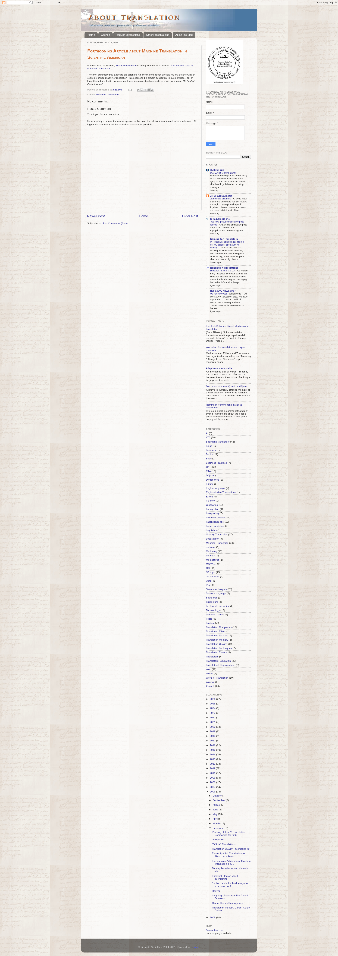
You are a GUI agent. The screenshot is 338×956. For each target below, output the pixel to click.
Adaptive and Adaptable (219, 368)
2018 (213, 736)
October (217, 795)
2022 (213, 717)
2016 (213, 745)
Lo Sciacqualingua (221, 196)
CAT (208, 467)
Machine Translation (107, 94)
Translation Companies (219, 627)
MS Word (211, 564)
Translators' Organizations (220, 665)
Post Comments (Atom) (115, 223)
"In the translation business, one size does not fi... (230, 885)
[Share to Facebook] (149, 90)
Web (208, 669)
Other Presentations (157, 34)
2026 (213, 699)
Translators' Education (218, 661)
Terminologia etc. (220, 219)
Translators (212, 656)
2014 (213, 754)
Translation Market (216, 635)
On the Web (212, 576)
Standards (211, 597)
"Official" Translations (224, 844)
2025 (213, 703)
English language (215, 488)
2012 (213, 764)
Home (91, 34)
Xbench (105, 34)
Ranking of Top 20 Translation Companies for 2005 (228, 833)
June (216, 809)
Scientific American (126, 65)
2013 (213, 759)
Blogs (209, 446)
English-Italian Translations (221, 492)
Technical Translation (218, 606)
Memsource (212, 560)
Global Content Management (228, 903)
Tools (209, 619)
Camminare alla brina (221, 198)
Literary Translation (216, 534)
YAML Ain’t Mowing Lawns (223, 172)
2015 (213, 750)
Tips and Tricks (214, 614)
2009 (213, 777)
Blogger (195, 947)
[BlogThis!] (142, 90)
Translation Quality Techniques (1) (231, 849)
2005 (213, 917)
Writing (210, 682)
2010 (213, 773)
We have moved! (219, 293)
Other (209, 580)
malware (210, 547)
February (218, 828)
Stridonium (212, 602)
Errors (209, 496)
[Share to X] (145, 90)
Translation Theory (216, 652)
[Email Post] (129, 89)
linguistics (211, 530)
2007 (213, 787)
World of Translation (217, 677)
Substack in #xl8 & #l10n (223, 270)
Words (209, 673)
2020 (213, 727)
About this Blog (184, 34)
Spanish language (216, 593)
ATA (208, 437)
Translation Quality (216, 644)
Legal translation (215, 526)
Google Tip (218, 839)
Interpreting (212, 513)
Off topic (210, 572)
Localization (212, 538)
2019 (213, 731)
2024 (213, 708)
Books (209, 454)
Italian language (215, 522)
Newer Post (96, 216)
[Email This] (138, 90)
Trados (210, 623)
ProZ (208, 585)
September (219, 800)
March (216, 823)
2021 (213, 722)
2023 (213, 713)
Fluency (210, 500)
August (217, 805)
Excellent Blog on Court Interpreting (225, 877)
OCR (208, 568)
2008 (213, 782)
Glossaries (212, 505)
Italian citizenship (215, 517)
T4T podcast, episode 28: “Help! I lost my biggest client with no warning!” (227, 244)
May (215, 814)
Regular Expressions (128, 34)
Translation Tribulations (224, 268)
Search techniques (216, 589)
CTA (208, 471)
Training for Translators (224, 239)
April (215, 818)
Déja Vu (210, 475)
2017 (213, 740)
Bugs (209, 458)
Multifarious (217, 170)
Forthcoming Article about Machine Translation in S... (231, 862)
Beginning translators (218, 441)
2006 (213, 791)
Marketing (211, 551)
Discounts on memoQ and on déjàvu (226, 386)
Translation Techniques (219, 648)
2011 (213, 768)
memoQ (210, 555)
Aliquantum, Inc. (215, 930)
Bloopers (211, 450)
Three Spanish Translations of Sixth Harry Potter (228, 855)
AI (207, 433)
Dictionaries (212, 479)
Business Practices (216, 463)
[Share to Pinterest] (152, 90)
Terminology (213, 610)
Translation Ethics (216, 631)
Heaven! (216, 891)
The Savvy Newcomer (222, 291)
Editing (210, 484)
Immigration (212, 509)
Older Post (190, 216)
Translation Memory (217, 639)
